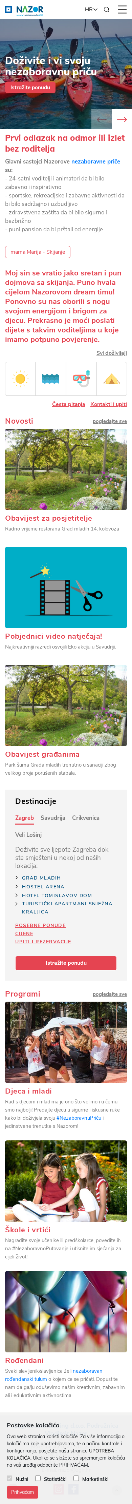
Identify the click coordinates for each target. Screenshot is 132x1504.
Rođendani (24, 1360)
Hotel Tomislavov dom (57, 895)
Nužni (22, 1479)
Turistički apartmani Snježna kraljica (67, 908)
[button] (122, 119)
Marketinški (95, 1479)
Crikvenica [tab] (86, 818)
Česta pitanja (68, 404)
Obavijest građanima (42, 754)
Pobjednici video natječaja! (53, 636)
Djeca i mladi (28, 1091)
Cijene (24, 933)
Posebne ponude (40, 925)
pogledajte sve (110, 994)
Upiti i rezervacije (43, 942)
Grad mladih (41, 878)
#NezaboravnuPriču (78, 1118)
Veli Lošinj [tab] (28, 835)
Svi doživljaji (111, 353)
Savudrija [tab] (53, 818)
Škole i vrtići (27, 1230)
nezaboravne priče (95, 162)
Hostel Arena (43, 887)
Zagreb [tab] (24, 818)
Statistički (55, 1479)
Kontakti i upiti (108, 404)
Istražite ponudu (30, 87)
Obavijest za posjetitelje (48, 518)
